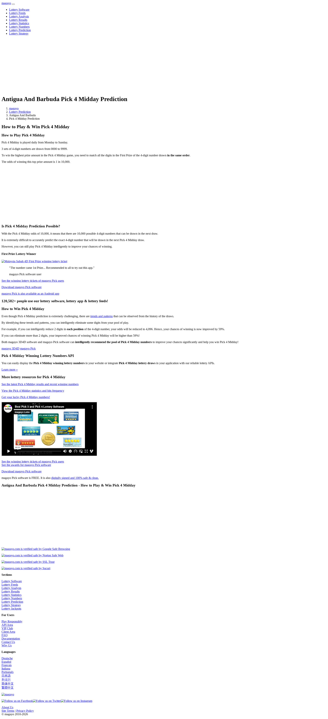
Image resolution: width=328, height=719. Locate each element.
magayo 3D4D (10, 348)
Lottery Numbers (19, 26)
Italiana (6, 668)
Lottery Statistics (19, 23)
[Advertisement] (115, 65)
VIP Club (7, 628)
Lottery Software (19, 9)
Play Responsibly (12, 621)
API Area (7, 624)
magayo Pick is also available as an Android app (30, 293)
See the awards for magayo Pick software (26, 465)
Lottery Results (18, 19)
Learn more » (10, 369)
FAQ (5, 635)
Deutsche (7, 658)
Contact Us (8, 642)
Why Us (7, 645)
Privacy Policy (25, 710)
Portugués (7, 672)
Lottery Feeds (17, 13)
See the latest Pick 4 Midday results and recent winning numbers (40, 384)
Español (6, 661)
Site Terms (8, 710)
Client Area (8, 631)
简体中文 (8, 683)
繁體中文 (8, 687)
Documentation (11, 638)
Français (7, 665)
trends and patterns (101, 316)
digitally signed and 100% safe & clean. (75, 477)
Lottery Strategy (18, 33)
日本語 (6, 675)
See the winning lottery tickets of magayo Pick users (33, 280)
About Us (7, 707)
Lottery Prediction (20, 30)
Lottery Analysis (19, 16)
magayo (6, 3)
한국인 (6, 679)
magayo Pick (28, 348)
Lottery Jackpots (11, 608)
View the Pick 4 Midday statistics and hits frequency (33, 390)
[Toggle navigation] (13, 4)
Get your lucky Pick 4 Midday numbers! (26, 397)
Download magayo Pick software (22, 287)
